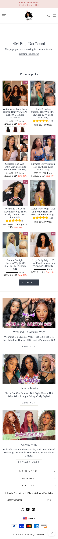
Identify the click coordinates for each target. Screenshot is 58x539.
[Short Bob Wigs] (29, 369)
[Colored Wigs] (29, 425)
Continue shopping (29, 53)
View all (29, 282)
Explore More (29, 462)
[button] (40, 120)
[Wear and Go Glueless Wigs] (29, 313)
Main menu (28, 471)
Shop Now (29, 346)
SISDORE (28, 485)
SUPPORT (28, 478)
